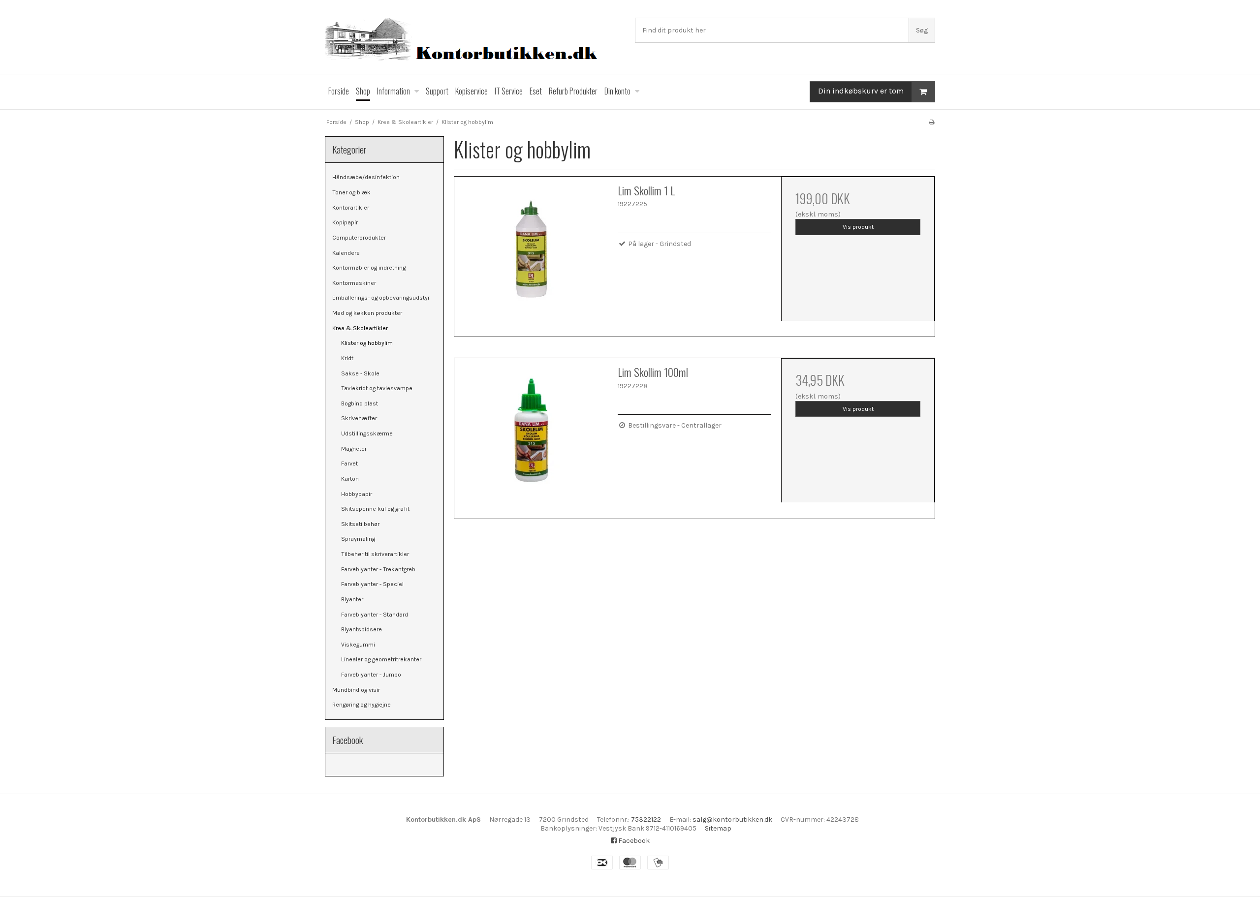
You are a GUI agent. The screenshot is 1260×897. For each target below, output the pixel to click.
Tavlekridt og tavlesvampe (376, 388)
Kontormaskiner (354, 282)
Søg (922, 30)
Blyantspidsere (361, 629)
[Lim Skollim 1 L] (531, 253)
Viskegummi (358, 644)
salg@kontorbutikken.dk (732, 819)
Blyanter (352, 599)
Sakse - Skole (360, 373)
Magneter (354, 448)
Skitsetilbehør (360, 524)
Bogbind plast (359, 403)
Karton (350, 478)
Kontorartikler (350, 207)
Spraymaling (358, 538)
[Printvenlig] (931, 122)
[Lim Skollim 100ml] (531, 435)
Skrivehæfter (359, 418)
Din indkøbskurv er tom (861, 90)
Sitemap (718, 828)
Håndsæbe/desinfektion (366, 177)
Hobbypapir (356, 494)
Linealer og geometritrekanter (381, 659)
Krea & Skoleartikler (360, 328)
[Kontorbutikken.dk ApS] (475, 40)
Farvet (349, 463)
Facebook (633, 840)
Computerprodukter (359, 237)
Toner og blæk (351, 192)
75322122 (646, 819)
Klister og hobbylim (367, 343)
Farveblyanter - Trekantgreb (378, 569)
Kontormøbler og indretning (369, 267)
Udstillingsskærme (367, 433)
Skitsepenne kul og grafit (375, 508)
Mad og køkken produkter (367, 312)
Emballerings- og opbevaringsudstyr (381, 297)
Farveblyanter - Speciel (372, 584)
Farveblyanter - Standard (374, 614)
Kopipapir (345, 222)
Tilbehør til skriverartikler (375, 554)
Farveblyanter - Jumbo (371, 674)
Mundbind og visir (356, 689)
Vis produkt (858, 226)
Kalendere (346, 252)
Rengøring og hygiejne (361, 704)
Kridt (347, 358)
